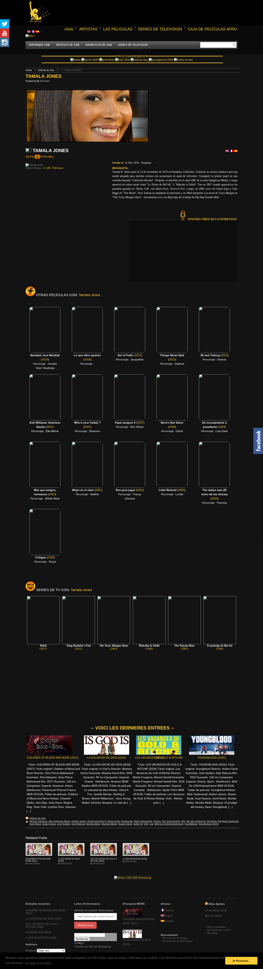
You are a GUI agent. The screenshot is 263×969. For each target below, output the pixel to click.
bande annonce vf (96, 821)
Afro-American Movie (59, 821)
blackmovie (127, 821)
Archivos (31, 950)
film (183, 821)
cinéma (157, 821)
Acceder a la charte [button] (38, 963)
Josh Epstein (63, 824)
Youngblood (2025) (209, 824)
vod (151, 824)
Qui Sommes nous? (219, 929)
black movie (113, 821)
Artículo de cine (68, 45)
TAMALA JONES (43, 76)
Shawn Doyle (125, 824)
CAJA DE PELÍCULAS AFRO (212, 29)
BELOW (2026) (213, 916)
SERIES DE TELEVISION (160, 29)
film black (212, 821)
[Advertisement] (144, 12)
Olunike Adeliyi (109, 824)
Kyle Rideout (78, 824)
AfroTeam (45, 81)
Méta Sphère (217, 903)
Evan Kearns (173, 821)
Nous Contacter (216, 926)
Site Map (212, 933)
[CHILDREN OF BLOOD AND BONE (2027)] (132, 916)
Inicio (68, 29)
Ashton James (78, 821)
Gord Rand (35, 824)
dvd (164, 821)
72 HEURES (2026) (216, 910)
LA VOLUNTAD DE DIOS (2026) (106, 757)
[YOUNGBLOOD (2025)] (39, 849)
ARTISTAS (88, 29)
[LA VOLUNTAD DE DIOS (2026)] (132, 937)
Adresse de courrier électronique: (94, 910)
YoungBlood (190, 824)
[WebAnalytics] (168, 929)
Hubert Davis (49, 824)
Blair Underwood (143, 821)
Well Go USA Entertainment (169, 824)
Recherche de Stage (175, 938)
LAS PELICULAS (117, 29)
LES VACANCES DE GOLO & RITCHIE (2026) (158, 757)
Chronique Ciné (39, 45)
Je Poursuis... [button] (241, 960)
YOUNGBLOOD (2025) (212, 757)
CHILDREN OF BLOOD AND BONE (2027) (52, 757)
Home (29, 70)
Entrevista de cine (98, 45)
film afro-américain (196, 821)
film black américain (228, 821)
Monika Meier (93, 824)
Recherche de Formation (177, 941)
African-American (38, 821)
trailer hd (138, 824)
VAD (146, 824)
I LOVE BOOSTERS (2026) (135, 859)
